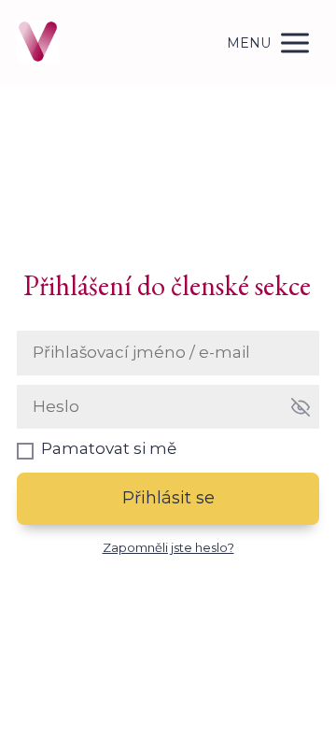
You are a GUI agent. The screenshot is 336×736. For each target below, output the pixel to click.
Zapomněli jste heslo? (168, 547)
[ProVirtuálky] (38, 43)
